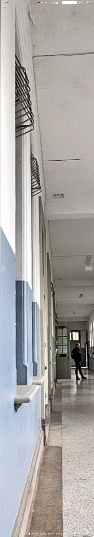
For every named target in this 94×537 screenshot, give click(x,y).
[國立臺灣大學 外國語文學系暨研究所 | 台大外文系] (5, 7)
